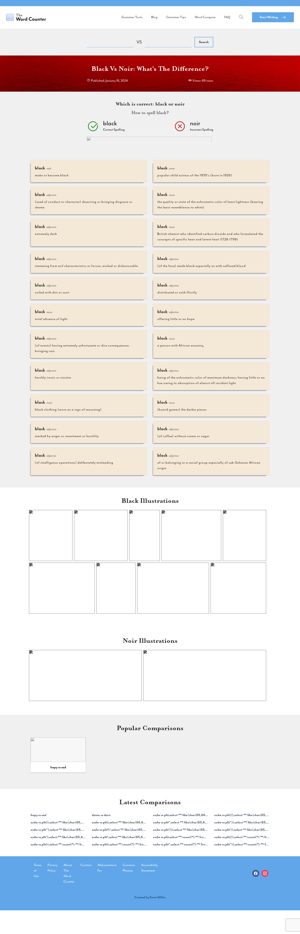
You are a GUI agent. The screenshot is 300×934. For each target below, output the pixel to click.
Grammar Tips (176, 17)
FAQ (227, 17)
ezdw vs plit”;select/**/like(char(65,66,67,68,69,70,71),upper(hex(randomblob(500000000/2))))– (180, 822)
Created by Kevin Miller (150, 897)
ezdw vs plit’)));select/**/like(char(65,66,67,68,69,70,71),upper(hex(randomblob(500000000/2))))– (180, 830)
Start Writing (269, 17)
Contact (85, 865)
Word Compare (205, 17)
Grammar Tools (131, 17)
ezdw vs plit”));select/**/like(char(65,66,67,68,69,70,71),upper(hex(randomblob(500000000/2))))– (241, 822)
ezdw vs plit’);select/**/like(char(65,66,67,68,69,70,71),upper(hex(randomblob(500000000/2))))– (58, 837)
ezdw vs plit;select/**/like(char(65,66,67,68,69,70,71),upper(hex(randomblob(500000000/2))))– (180, 815)
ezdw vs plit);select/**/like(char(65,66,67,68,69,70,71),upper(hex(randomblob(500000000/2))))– (119, 822)
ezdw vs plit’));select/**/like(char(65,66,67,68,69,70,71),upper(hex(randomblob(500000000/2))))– (241, 830)
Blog (154, 17)
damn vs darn (101, 815)
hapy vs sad (58, 767)
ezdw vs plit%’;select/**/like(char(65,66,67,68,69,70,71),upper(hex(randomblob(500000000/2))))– (119, 830)
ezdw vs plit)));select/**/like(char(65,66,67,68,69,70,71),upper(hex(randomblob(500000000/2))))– (241, 815)
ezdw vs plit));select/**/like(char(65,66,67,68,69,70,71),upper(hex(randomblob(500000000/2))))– (58, 822)
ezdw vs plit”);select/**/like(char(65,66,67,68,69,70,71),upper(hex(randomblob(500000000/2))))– (58, 830)
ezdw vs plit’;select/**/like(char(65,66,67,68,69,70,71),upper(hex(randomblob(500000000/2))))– (119, 837)
